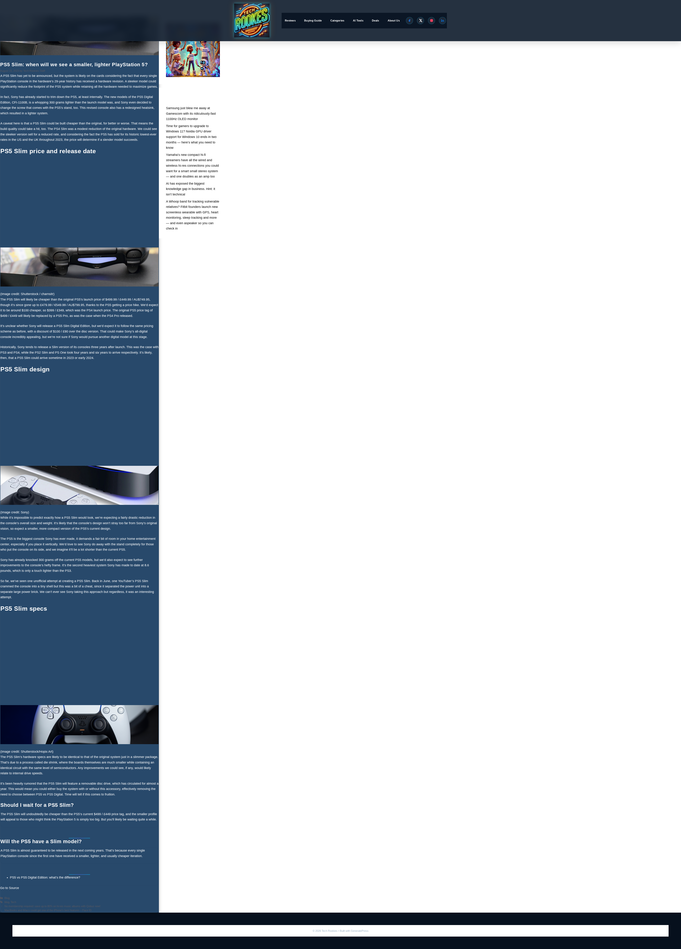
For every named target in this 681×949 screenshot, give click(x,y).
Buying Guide (313, 20)
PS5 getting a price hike (122, 305)
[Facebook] (409, 20)
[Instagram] (431, 20)
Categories (337, 20)
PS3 (3, 352)
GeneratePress (360, 930)
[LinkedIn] (442, 20)
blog (6, 902)
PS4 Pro (113, 316)
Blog (7, 897)
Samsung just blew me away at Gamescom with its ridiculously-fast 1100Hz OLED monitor (191, 113)
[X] (420, 20)
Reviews (290, 20)
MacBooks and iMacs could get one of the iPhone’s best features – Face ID (48, 910)
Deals (375, 20)
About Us (394, 20)
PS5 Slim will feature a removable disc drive (79, 783)
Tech (13, 902)
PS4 (90, 310)
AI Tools (358, 20)
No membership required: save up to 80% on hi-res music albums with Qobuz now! (52, 906)
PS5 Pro (62, 316)
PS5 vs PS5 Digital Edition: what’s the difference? (45, 877)
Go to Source (9, 888)
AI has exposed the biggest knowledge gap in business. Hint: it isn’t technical (190, 189)
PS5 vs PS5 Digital (49, 794)
